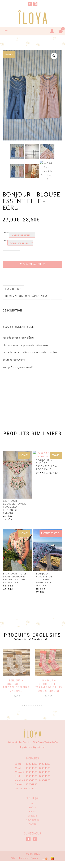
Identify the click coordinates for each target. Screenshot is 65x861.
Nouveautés (32, 819)
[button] (54, 56)
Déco (32, 803)
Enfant (32, 807)
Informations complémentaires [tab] (26, 296)
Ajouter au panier (34, 264)
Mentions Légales (28, 858)
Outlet (32, 823)
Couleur (6, 233)
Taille (5, 241)
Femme (32, 811)
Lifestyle (32, 815)
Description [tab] (13, 289)
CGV (13, 858)
